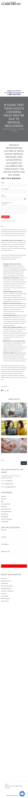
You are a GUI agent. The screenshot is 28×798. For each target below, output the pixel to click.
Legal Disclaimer (14, 91)
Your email (3, 537)
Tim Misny (14, 130)
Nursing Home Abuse (6, 511)
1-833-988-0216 (8, 480)
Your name (3, 529)
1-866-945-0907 (14, 94)
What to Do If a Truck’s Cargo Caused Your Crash (13, 786)
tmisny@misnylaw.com (14, 92)
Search (2, 460)
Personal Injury (4, 514)
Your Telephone (4, 544)
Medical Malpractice (6, 509)
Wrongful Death (4, 521)
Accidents (3, 496)
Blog (2, 501)
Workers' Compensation (6, 519)
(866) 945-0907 (9, 483)
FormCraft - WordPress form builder (9, 221)
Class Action (4, 506)
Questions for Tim (5, 551)
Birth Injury (21, 129)
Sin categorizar (4, 516)
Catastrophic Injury (5, 504)
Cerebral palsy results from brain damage (11, 240)
